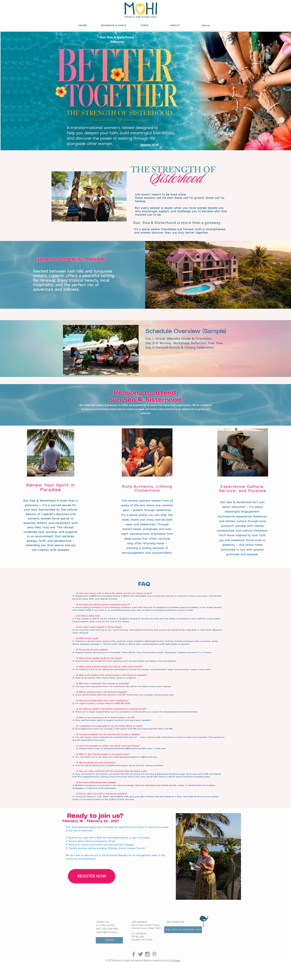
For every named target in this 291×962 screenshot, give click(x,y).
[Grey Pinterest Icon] (154, 954)
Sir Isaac (176, 960)
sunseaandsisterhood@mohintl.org (122, 748)
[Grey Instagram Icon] (147, 954)
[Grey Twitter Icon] (140, 954)
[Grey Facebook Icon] (133, 954)
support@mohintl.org (106, 932)
